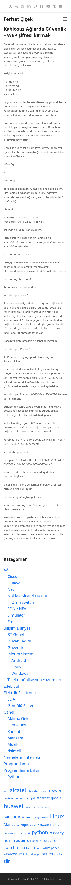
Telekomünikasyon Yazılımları (34, 679)
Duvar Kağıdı (19, 641)
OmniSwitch (22, 602)
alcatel (18, 790)
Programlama (16, 763)
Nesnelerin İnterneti (22, 757)
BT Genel (15, 634)
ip (49, 807)
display (18, 798)
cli (60, 791)
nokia (54, 824)
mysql (33, 825)
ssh (55, 841)
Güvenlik (15, 647)
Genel (9, 712)
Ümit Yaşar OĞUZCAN (41, 854)
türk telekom (24, 848)
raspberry (57, 833)
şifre (59, 854)
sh (29, 840)
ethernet (43, 798)
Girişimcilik (14, 750)
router (20, 840)
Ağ (6, 570)
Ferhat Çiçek (18, 19)
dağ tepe (8, 798)
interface (40, 807)
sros (47, 840)
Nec (11, 589)
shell (35, 841)
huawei (13, 806)
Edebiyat (11, 686)
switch (10, 847)
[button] (65, 19)
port (27, 833)
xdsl (22, 854)
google (56, 798)
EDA (11, 699)
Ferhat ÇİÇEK (27, 879)
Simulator (16, 615)
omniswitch (10, 833)
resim (8, 840)
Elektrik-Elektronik (20, 692)
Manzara (15, 738)
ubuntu (37, 848)
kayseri (26, 817)
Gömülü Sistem (21, 705)
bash (44, 791)
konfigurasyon (40, 817)
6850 (6, 791)
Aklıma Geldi (19, 718)
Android (18, 660)
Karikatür (15, 731)
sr (41, 840)
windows (10, 854)
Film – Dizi (16, 725)
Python (13, 776)
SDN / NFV (16, 608)
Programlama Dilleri (22, 770)
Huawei (14, 582)
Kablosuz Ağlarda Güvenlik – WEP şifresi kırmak (35, 31)
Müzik (12, 744)
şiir (7, 861)
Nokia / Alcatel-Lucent (27, 595)
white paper (51, 848)
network (43, 825)
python (40, 832)
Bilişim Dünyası (18, 628)
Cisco (12, 576)
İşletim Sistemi (21, 654)
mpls (25, 824)
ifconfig (28, 807)
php (21, 833)
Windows (19, 673)
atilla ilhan (34, 791)
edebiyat (29, 798)
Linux (16, 666)
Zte (10, 621)
